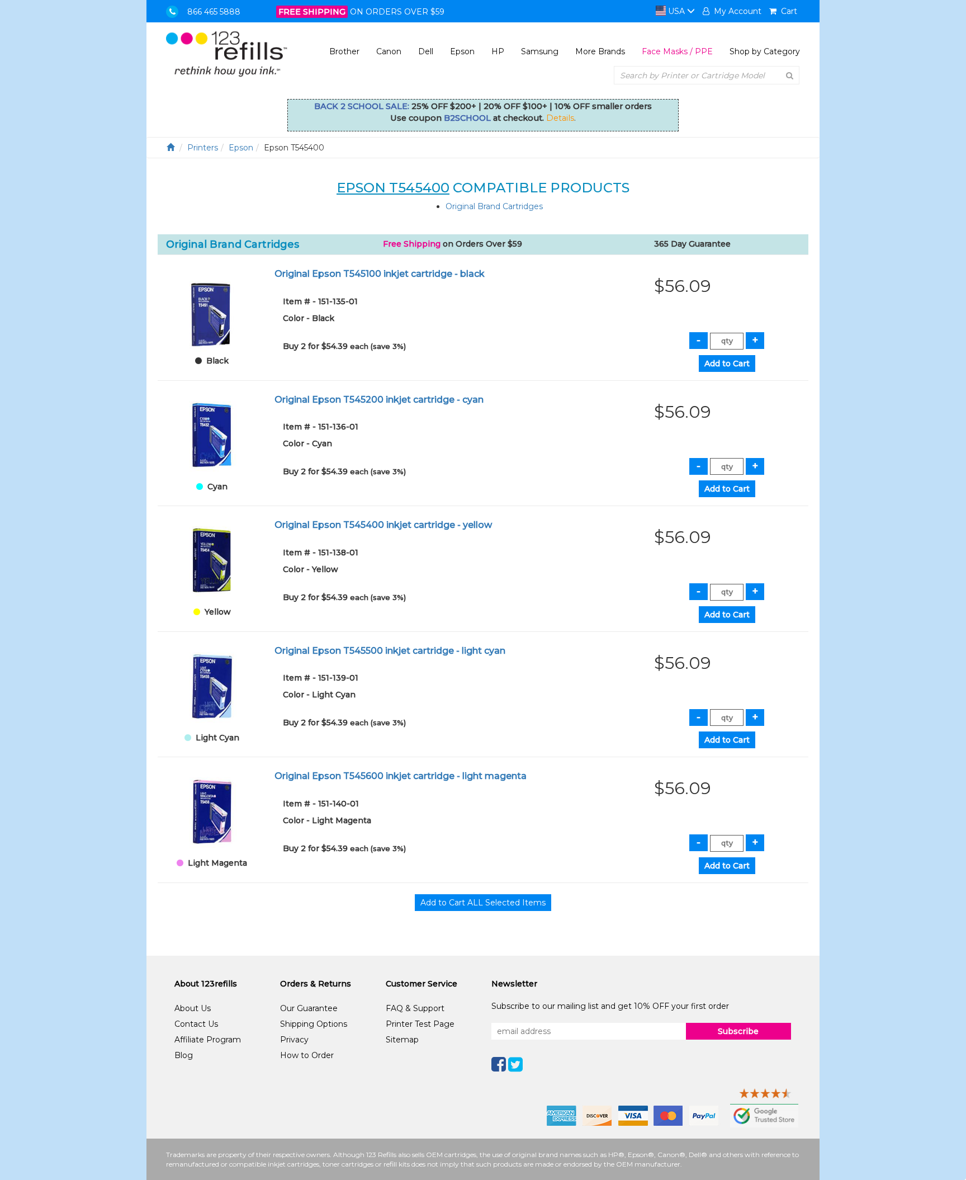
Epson (462, 51)
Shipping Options (313, 1024)
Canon (388, 51)
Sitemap (402, 1040)
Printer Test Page (420, 1024)
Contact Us (196, 1024)
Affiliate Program (207, 1040)
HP (497, 51)
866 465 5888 (213, 12)
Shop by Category (765, 51)
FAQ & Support (415, 1008)
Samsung (539, 51)
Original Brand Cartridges (494, 206)
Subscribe (738, 1031)
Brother (344, 51)
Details (560, 118)
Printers (202, 148)
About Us (192, 1008)
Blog (183, 1055)
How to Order (307, 1055)
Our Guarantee (309, 1008)
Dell (425, 51)
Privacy (294, 1040)
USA (676, 11)
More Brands (600, 51)
